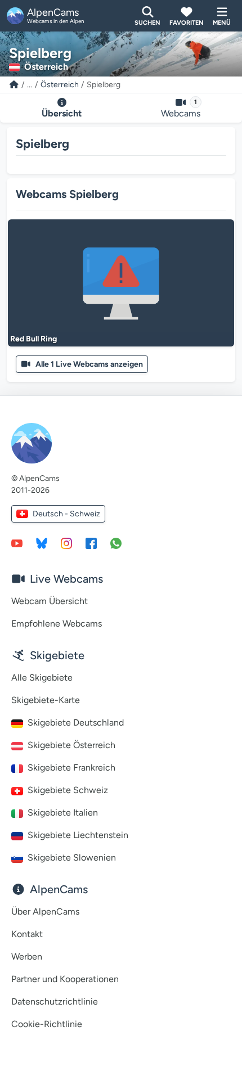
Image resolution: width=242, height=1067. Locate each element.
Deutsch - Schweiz (66, 514)
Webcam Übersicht (49, 601)
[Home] (14, 84)
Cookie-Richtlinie (46, 1024)
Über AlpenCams (45, 911)
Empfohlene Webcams (56, 623)
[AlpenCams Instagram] (66, 543)
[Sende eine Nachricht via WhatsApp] (116, 543)
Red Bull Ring (33, 339)
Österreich (60, 84)
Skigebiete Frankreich (71, 767)
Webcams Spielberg (67, 194)
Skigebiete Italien (63, 812)
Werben (26, 956)
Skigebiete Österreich (71, 745)
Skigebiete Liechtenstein (78, 835)
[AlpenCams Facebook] (91, 543)
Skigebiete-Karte (45, 700)
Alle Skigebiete (42, 677)
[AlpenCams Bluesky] (41, 543)
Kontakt (27, 934)
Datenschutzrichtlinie (54, 1001)
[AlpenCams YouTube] (17, 543)
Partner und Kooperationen (65, 979)
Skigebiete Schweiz (68, 790)
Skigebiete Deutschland (76, 722)
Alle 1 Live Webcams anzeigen (89, 364)
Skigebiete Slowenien (72, 857)
